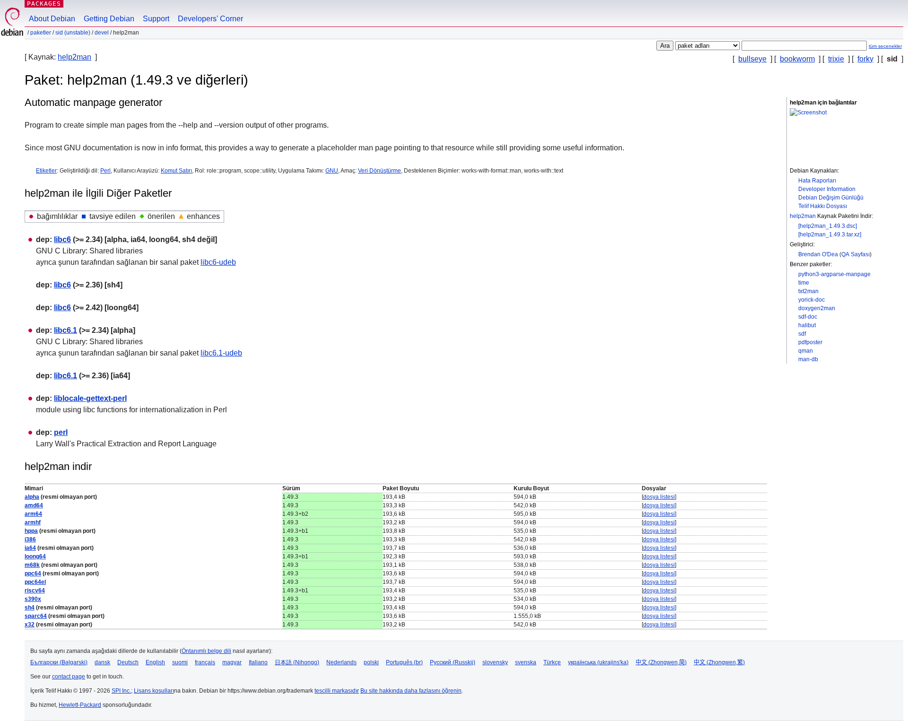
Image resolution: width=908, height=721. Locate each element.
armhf (33, 522)
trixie (836, 59)
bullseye (752, 59)
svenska (525, 662)
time (803, 282)
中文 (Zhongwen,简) (661, 662)
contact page (68, 676)
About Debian (52, 19)
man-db (808, 359)
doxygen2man (816, 308)
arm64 (33, 514)
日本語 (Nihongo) (297, 662)
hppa (31, 531)
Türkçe (552, 662)
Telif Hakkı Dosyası (822, 206)
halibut (807, 325)
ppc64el (35, 582)
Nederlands (341, 662)
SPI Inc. (121, 690)
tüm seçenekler (885, 46)
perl (61, 432)
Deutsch (128, 662)
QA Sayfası (855, 254)
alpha (32, 497)
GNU (331, 170)
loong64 (35, 556)
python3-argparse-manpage (834, 274)
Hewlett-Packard (80, 705)
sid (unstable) (72, 32)
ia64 (30, 548)
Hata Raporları (817, 180)
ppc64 (33, 573)
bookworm (797, 59)
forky (865, 59)
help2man (74, 57)
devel (102, 32)
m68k (32, 565)
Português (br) (404, 662)
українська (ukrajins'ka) (598, 662)
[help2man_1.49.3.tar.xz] (829, 234)
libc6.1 (65, 330)
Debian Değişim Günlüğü (831, 197)
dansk (102, 662)
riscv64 (35, 590)
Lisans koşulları (154, 690)
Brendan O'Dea (818, 254)
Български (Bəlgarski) (58, 662)
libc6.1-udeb (221, 353)
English (155, 662)
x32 (30, 624)
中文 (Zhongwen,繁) (719, 662)
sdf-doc (807, 316)
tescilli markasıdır (336, 690)
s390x (33, 599)
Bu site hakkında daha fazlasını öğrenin (411, 690)
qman (805, 350)
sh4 (30, 607)
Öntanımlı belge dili (206, 651)
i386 (30, 539)
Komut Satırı (176, 170)
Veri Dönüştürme (379, 170)
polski (371, 662)
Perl (105, 170)
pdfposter (810, 342)
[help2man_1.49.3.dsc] (827, 226)
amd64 (34, 505)
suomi (180, 662)
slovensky (495, 662)
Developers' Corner (210, 19)
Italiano (258, 662)
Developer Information (827, 189)
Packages (44, 3)
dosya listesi (659, 497)
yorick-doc (811, 299)
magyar (232, 662)
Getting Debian (109, 19)
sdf (802, 333)
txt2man (808, 291)
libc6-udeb (218, 262)
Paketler (40, 32)
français (205, 662)
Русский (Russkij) (452, 662)
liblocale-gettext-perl (90, 398)
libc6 (62, 239)
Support (156, 19)
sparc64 (36, 616)
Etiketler (46, 170)
